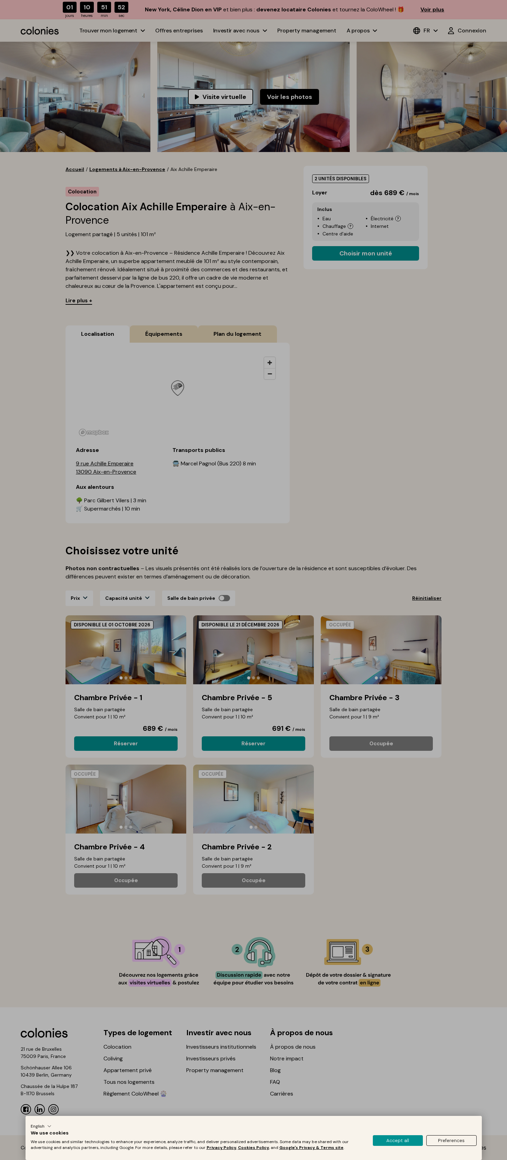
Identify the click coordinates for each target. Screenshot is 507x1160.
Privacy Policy (221, 1147)
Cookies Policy (253, 1147)
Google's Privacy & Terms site (311, 1147)
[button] (41, 1126)
